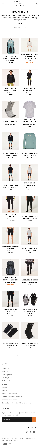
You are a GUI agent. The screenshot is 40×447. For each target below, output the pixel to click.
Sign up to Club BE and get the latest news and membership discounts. (18, 414)
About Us (5, 371)
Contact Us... (6, 368)
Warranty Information (9, 400)
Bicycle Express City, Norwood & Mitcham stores (21, 438)
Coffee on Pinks (7, 381)
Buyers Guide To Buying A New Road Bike (16, 403)
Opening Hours (7, 375)
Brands (4, 384)
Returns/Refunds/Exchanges (12, 397)
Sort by (20, 23)
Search (4, 387)
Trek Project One (7, 378)
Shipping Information (9, 393)
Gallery (4, 390)
